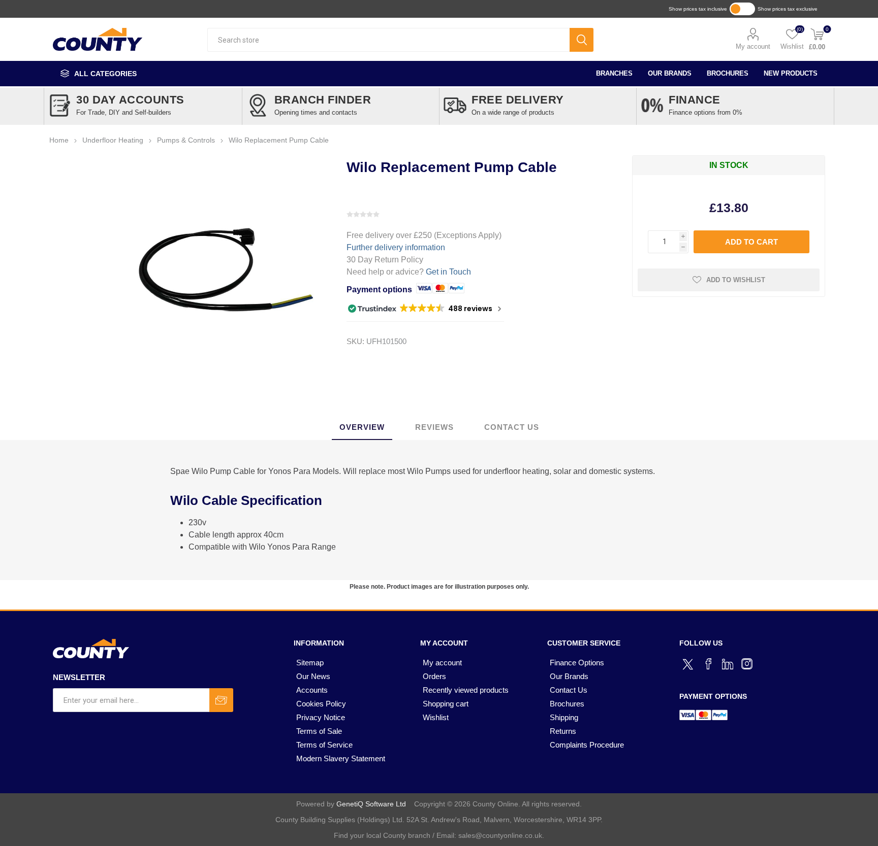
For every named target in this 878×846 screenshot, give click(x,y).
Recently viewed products (466, 690)
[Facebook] (708, 664)
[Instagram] (747, 664)
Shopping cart (445, 703)
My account (753, 46)
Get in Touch (448, 271)
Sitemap (310, 662)
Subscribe (221, 700)
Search (581, 40)
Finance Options (577, 662)
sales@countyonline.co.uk (500, 835)
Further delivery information (396, 247)
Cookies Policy (321, 703)
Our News (313, 676)
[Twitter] (689, 663)
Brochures (727, 73)
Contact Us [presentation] (511, 427)
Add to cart (751, 242)
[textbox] (388, 40)
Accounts (312, 690)
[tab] (362, 427)
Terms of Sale (319, 731)
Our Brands (670, 73)
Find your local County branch (382, 835)
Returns (563, 731)
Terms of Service (324, 744)
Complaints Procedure (587, 744)
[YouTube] (727, 664)
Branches (614, 73)
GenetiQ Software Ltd (371, 804)
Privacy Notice (320, 717)
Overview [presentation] (362, 427)
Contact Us (568, 690)
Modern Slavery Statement (340, 758)
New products (791, 73)
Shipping (564, 717)
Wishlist (436, 717)
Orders (434, 676)
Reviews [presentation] (434, 427)
